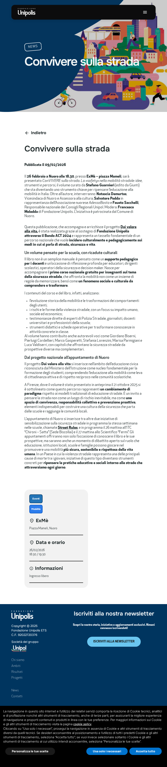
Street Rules (68, 428)
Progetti (17, 678)
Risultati (17, 672)
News (15, 690)
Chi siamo (17, 660)
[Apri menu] (145, 12)
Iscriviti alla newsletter (114, 641)
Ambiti (16, 666)
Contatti (17, 696)
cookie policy (82, 724)
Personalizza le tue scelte (30, 751)
